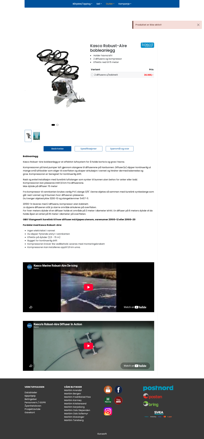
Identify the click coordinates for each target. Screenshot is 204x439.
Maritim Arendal (73, 390)
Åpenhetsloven (33, 405)
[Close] (198, 25)
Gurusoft (102, 433)
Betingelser (31, 399)
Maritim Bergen (72, 393)
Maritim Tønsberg (74, 420)
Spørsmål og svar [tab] (119, 148)
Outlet (109, 3)
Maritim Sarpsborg (74, 407)
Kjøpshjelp (30, 395)
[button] (53, 125)
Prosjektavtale (32, 409)
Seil (98, 3)
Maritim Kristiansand (75, 403)
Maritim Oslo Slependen (77, 410)
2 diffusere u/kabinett (106, 74)
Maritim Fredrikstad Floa (77, 397)
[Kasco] (147, 45)
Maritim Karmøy (73, 400)
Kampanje (124, 3)
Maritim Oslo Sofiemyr (76, 413)
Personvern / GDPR (35, 402)
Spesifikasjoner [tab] (88, 148)
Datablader (31, 392)
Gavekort (30, 412)
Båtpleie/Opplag (82, 3)
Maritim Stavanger (74, 416)
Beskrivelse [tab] (57, 148)
